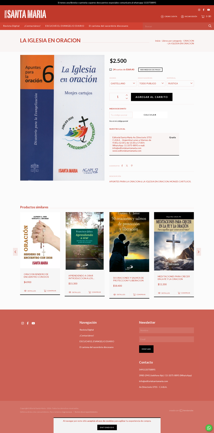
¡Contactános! (32, 25)
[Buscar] (210, 26)
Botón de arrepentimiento (86, 412)
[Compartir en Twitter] (127, 165)
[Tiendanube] (181, 411)
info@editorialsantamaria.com (153, 381)
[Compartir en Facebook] (122, 165)
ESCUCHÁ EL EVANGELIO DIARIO (64, 25)
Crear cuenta (170, 16)
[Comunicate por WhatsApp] (208, 427)
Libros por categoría (172, 40)
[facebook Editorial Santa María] (204, 9)
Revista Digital (11, 25)
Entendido (107, 427)
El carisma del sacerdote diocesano (108, 25)
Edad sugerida (145, 78)
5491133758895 (147, 369)
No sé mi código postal (118, 121)
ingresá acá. (67, 412)
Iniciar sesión (191, 16)
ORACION (188, 40)
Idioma (112, 78)
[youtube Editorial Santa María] (208, 9)
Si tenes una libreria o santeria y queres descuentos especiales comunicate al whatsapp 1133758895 (107, 2)
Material (171, 78)
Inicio (157, 40)
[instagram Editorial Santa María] (199, 9)
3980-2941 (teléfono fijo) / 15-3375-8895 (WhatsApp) (165, 375)
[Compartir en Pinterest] (132, 165)
